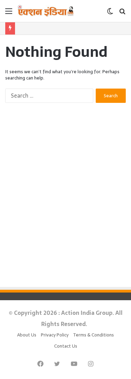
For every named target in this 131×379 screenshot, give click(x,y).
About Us (26, 335)
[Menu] (8, 13)
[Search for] (122, 13)
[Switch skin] (110, 13)
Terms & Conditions (93, 335)
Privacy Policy (54, 335)
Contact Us (65, 346)
